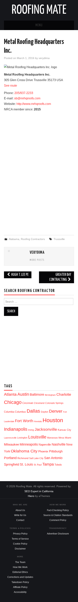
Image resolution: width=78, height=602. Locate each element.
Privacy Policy (20, 533)
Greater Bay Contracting (60, 277)
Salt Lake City (36, 458)
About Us (20, 510)
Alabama (14, 239)
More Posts (37, 260)
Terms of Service (20, 538)
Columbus (20, 411)
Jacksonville (46, 429)
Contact (20, 520)
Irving (31, 430)
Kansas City (64, 429)
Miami (68, 437)
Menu (39, 25)
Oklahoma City (24, 451)
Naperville (45, 444)
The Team (20, 562)
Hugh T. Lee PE (20, 275)
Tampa (48, 464)
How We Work (20, 567)
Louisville (37, 437)
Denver (55, 411)
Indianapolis (15, 429)
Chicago (13, 402)
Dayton (44, 412)
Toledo (58, 464)
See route (10, 85)
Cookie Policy (20, 543)
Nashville (59, 444)
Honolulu (38, 421)
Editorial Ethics (20, 572)
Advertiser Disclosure (58, 533)
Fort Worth (24, 421)
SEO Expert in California (38, 491)
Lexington (22, 437)
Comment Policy (57, 520)
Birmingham (50, 395)
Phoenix (43, 451)
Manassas (52, 437)
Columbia (9, 411)
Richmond (22, 458)
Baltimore (37, 394)
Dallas (33, 411)
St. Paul (38, 464)
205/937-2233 (23, 93)
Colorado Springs (54, 403)
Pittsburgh (56, 451)
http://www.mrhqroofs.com (33, 103)
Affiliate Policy (20, 587)
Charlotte (63, 394)
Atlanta (10, 394)
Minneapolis (29, 444)
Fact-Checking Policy (58, 510)
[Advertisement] (39, 201)
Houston (53, 420)
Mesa (61, 437)
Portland (10, 458)
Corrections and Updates (20, 577)
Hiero (31, 496)
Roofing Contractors (33, 239)
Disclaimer (20, 548)
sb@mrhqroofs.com (27, 98)
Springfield (11, 464)
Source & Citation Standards (58, 515)
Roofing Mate (39, 10)
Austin (23, 394)
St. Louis (26, 464)
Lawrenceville (10, 438)
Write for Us (20, 515)
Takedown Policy (20, 582)
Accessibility (20, 592)
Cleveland (39, 403)
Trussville (59, 239)
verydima (44, 58)
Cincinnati (27, 403)
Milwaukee (11, 444)
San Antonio (53, 458)
